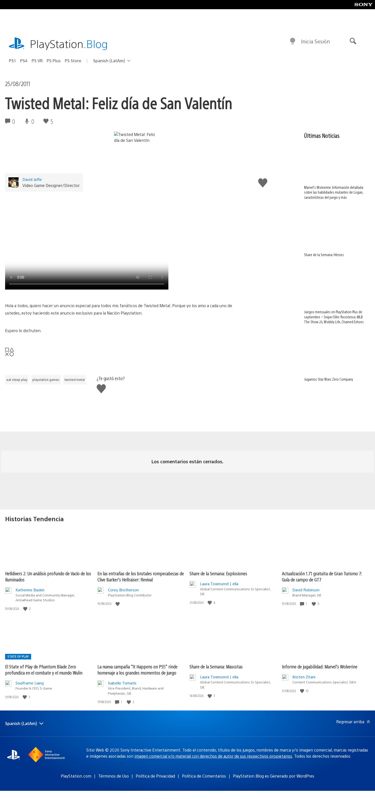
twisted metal (75, 380)
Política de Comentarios (204, 776)
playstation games (45, 380)
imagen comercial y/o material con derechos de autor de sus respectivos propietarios (213, 756)
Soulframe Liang (30, 682)
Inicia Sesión (315, 41)
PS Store (73, 60)
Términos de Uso (113, 776)
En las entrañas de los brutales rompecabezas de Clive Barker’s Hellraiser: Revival (140, 576)
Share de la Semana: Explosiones (218, 573)
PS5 (12, 60)
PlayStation (69, 43)
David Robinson (305, 589)
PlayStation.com (76, 776)
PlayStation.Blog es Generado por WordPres (273, 776)
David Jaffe (32, 179)
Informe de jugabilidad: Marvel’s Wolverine (319, 666)
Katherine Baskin (30, 589)
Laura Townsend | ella (219, 583)
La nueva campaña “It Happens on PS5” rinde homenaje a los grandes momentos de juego (137, 670)
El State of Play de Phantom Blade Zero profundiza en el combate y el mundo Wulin (43, 670)
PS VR (37, 60)
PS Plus (54, 60)
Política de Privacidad (155, 776)
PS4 (24, 60)
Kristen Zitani (303, 676)
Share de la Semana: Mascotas (216, 666)
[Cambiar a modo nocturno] (292, 41)
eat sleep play (16, 380)
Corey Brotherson (123, 589)
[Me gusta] (25, 608)
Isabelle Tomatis (122, 682)
